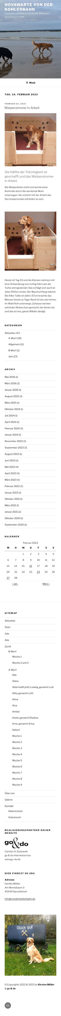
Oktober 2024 (12, 409)
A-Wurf (12, 338)
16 (30, 566)
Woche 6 (17, 766)
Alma (15, 699)
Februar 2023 (12, 486)
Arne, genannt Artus (23, 723)
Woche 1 (17, 656)
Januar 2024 (11, 434)
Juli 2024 (10, 415)
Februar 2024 (12, 428)
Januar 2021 (11, 511)
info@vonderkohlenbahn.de (20, 898)
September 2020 (14, 524)
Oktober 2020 (12, 518)
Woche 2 (17, 742)
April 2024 (10, 422)
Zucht (8, 646)
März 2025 (11, 402)
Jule (10, 356)
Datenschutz (15, 811)
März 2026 (11, 383)
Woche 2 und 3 (20, 662)
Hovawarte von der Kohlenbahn (29, 7)
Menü (32, 82)
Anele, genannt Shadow (25, 717)
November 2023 (14, 441)
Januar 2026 (11, 389)
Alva (14, 705)
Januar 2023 (11, 492)
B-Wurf (12, 350)
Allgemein (14, 344)
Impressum (14, 817)
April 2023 (10, 473)
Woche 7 (17, 772)
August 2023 (12, 454)
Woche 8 (17, 778)
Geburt (16, 729)
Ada (7, 640)
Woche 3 (17, 748)
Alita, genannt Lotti (22, 693)
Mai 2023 (10, 467)
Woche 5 (17, 760)
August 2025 (12, 396)
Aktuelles (10, 333)
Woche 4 (17, 754)
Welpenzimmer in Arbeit (22, 108)
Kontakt (9, 806)
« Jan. (15, 583)
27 (8, 578)
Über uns (10, 793)
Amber (16, 711)
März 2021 (10, 505)
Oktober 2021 (12, 499)
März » (46, 583)
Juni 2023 (10, 460)
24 (38, 572)
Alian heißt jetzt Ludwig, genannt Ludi (33, 687)
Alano (15, 681)
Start (7, 627)
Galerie (9, 799)
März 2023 (11, 479)
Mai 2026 (10, 377)
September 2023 (14, 447)
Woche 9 (17, 784)
